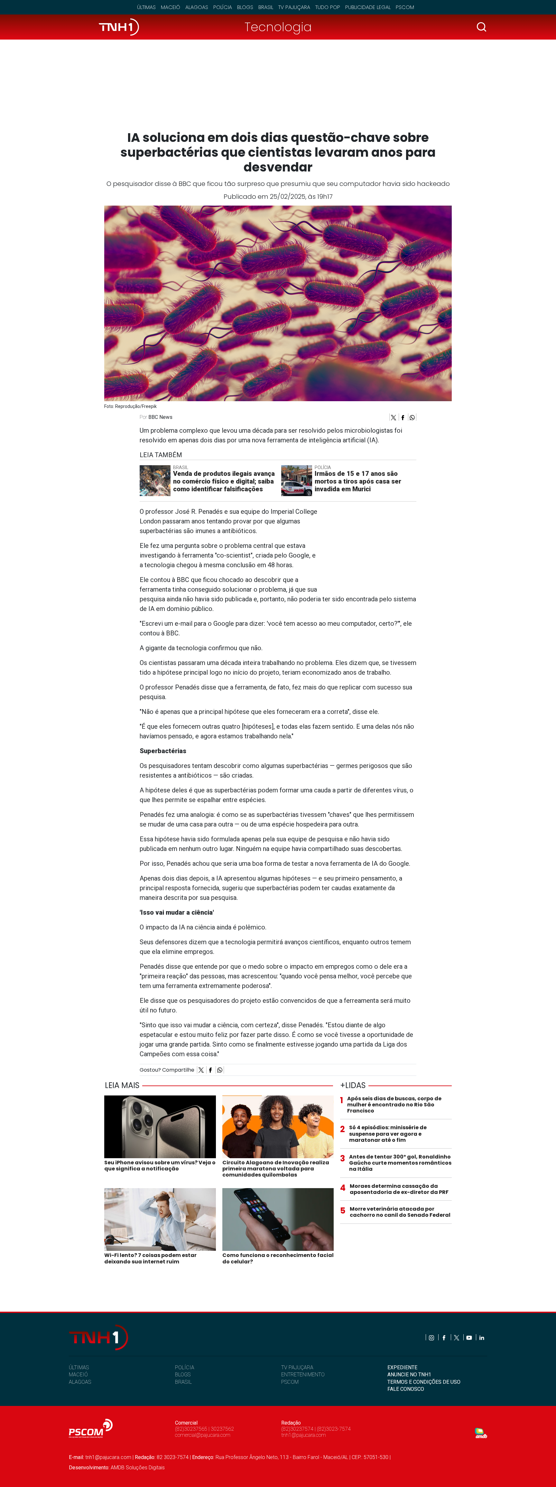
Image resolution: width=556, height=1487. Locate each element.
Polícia (222, 7)
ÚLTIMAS (79, 1367)
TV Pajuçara (294, 7)
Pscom (405, 7)
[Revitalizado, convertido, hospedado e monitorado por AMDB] (481, 1432)
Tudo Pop (327, 7)
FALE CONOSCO (405, 1389)
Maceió (170, 7)
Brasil (265, 7)
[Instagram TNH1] (432, 1337)
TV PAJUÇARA (297, 1367)
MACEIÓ (78, 1375)
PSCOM (290, 1382)
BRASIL (183, 1382)
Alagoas (196, 7)
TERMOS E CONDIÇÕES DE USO (423, 1382)
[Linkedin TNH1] (481, 1337)
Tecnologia (278, 26)
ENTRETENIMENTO (303, 1375)
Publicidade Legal (368, 7)
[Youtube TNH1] (469, 1337)
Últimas (146, 7)
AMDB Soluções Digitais (138, 1467)
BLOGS (182, 1375)
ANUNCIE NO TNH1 (409, 1375)
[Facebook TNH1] (444, 1337)
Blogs (245, 7)
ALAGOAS (80, 1382)
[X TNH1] (457, 1337)
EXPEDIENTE (402, 1367)
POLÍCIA (184, 1367)
